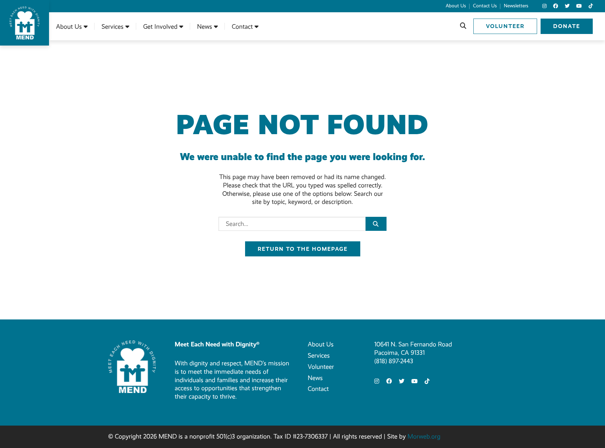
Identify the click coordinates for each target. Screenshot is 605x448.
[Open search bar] (463, 26)
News (315, 378)
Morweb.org (424, 436)
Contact (318, 389)
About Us (321, 344)
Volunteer (505, 26)
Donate (566, 26)
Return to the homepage (303, 249)
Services (319, 355)
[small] (544, 6)
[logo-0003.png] (132, 366)
